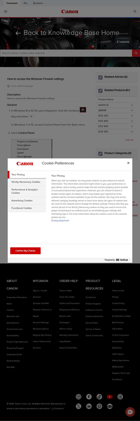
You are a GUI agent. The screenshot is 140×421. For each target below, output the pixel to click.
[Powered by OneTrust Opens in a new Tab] (118, 260)
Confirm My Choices (25, 250)
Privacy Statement (60, 220)
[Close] (128, 163)
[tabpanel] (90, 199)
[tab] (27, 174)
